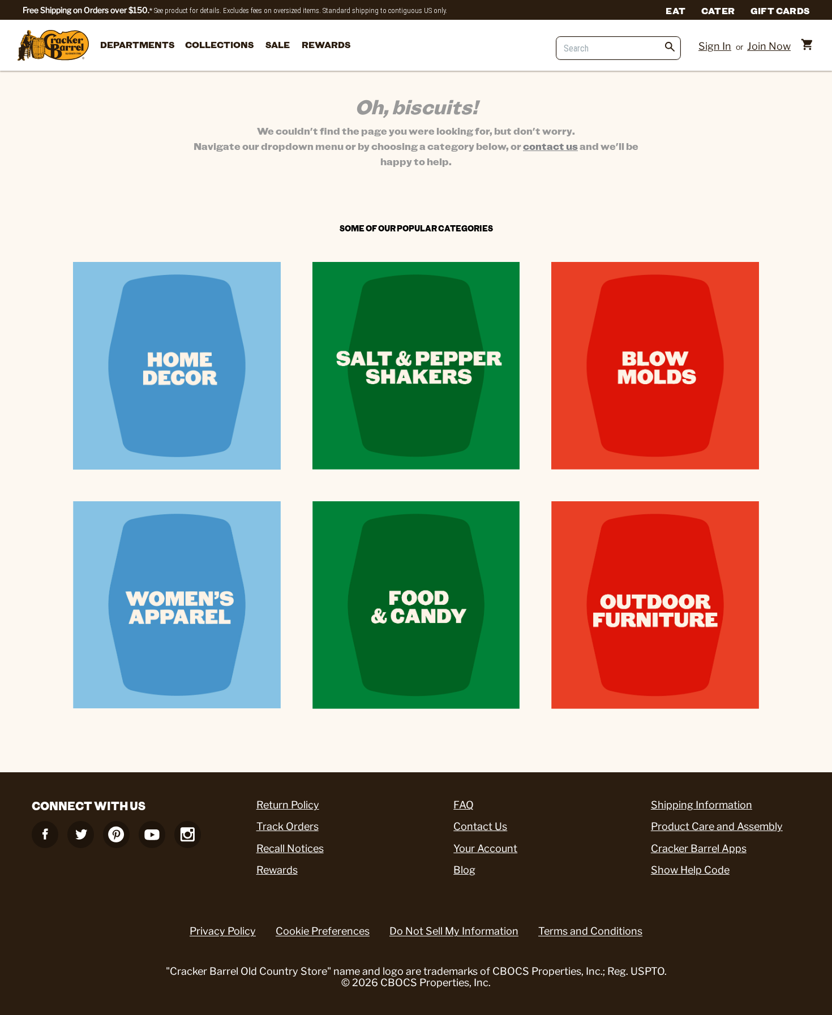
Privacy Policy (223, 931)
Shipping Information (701, 805)
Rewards (326, 44)
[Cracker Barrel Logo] (53, 46)
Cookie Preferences (323, 931)
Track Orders (287, 826)
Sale (277, 44)
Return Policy (287, 805)
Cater (718, 10)
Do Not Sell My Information (453, 931)
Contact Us (480, 826)
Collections (219, 44)
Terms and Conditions (590, 931)
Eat (675, 10)
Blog (464, 870)
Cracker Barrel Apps (699, 848)
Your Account (485, 848)
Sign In (714, 46)
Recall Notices (290, 848)
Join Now (769, 46)
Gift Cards (779, 10)
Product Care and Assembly (717, 826)
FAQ (463, 805)
